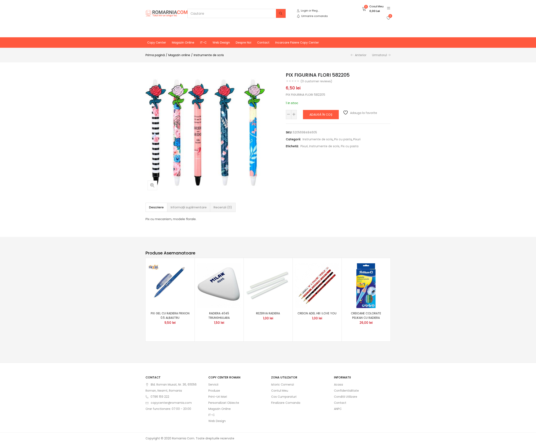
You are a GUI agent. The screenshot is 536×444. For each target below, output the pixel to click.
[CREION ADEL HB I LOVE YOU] (317, 285)
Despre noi (243, 42)
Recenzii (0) (223, 207)
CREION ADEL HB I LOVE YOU (317, 313)
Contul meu (279, 390)
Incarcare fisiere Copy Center (297, 42)
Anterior (360, 55)
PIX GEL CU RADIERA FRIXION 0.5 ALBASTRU (170, 315)
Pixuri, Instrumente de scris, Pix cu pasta (329, 146)
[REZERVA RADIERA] (268, 285)
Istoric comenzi (282, 384)
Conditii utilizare (345, 397)
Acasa (338, 384)
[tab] (156, 207)
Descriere (156, 207)
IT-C (203, 42)
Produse (214, 390)
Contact (263, 42)
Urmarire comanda (314, 16)
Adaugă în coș (320, 114)
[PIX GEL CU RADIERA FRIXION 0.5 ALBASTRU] (170, 285)
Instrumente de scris (209, 55)
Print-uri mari (217, 397)
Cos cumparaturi (283, 397)
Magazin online (183, 42)
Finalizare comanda (285, 403)
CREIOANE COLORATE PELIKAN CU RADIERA (366, 315)
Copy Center (156, 42)
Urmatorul (379, 55)
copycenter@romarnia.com (171, 403)
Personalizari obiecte (223, 403)
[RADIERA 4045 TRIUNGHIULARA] (219, 285)
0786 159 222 (160, 397)
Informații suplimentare (189, 207)
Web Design (221, 42)
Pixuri (357, 139)
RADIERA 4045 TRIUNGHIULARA (219, 315)
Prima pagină (155, 55)
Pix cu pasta (343, 139)
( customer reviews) (316, 81)
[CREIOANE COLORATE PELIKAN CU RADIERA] (366, 285)
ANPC (338, 409)
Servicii (213, 384)
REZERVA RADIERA (268, 313)
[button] (373, 8)
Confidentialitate (346, 390)
